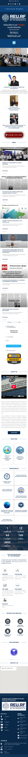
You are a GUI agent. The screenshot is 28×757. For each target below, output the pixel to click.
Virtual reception (20, 626)
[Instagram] (13, 4)
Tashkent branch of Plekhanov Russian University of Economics (13, 699)
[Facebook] (8, 4)
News (7, 340)
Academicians (7, 531)
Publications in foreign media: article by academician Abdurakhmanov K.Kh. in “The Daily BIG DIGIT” (12, 251)
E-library (20, 635)
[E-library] (20, 631)
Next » (19, 322)
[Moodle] (7, 621)
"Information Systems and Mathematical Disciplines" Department (7, 511)
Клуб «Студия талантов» (13, 346)
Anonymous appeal (7, 635)
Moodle (7, 625)
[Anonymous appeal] (7, 631)
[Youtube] (15, 4)
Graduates (7, 546)
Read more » (5, 170)
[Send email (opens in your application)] (17, 4)
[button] (14, 42)
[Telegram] (19, 4)
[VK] (11, 4)
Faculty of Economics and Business (20, 458)
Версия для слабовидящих (14, 331)
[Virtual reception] (20, 621)
